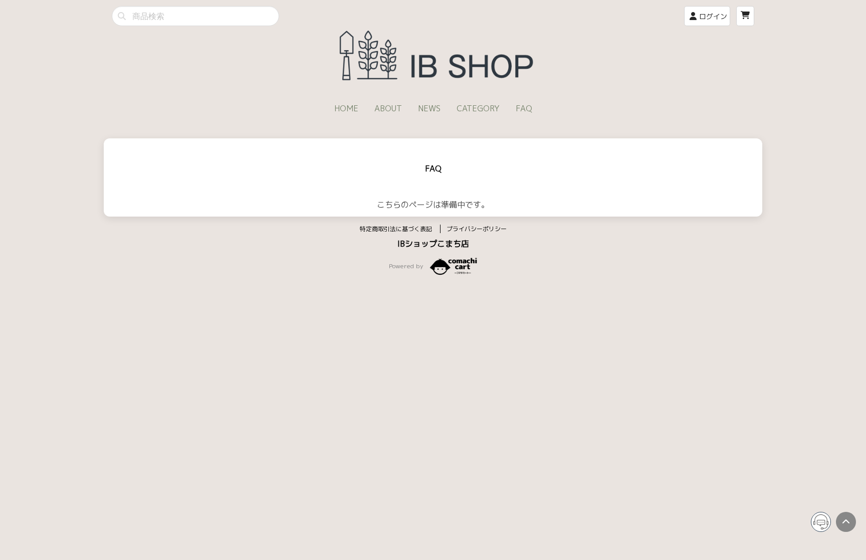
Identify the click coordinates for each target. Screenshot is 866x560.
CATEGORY (478, 108)
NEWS (429, 108)
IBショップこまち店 (433, 243)
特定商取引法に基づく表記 (397, 229)
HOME (346, 108)
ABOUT (388, 108)
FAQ (524, 108)
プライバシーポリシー (477, 229)
